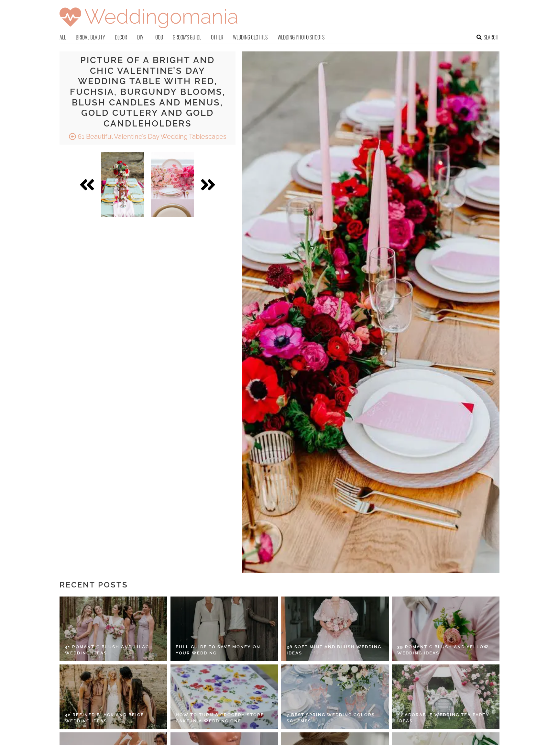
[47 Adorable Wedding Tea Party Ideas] (446, 696)
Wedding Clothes (250, 37)
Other (217, 37)
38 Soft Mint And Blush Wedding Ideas (334, 650)
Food (158, 37)
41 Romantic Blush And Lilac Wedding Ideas (107, 650)
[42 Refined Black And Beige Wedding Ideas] (113, 696)
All (63, 37)
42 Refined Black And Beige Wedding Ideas (104, 718)
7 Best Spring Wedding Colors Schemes (331, 718)
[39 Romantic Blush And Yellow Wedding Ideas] (446, 629)
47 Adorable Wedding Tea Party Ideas (443, 718)
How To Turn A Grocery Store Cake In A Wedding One (220, 718)
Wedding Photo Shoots (301, 37)
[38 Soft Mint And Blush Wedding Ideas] (335, 629)
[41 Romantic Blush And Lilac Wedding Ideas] (113, 629)
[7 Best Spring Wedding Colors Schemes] (335, 696)
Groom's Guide (187, 37)
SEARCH (491, 37)
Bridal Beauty (90, 37)
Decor (121, 37)
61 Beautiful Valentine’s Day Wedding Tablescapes (151, 136)
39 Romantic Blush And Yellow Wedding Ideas (443, 650)
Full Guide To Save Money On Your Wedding (218, 650)
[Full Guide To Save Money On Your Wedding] (224, 629)
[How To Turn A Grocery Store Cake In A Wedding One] (224, 696)
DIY (140, 37)
